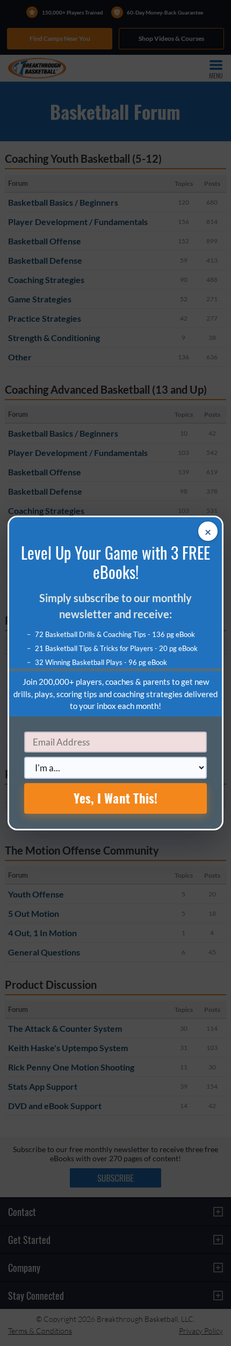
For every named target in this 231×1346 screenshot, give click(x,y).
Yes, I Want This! (116, 798)
